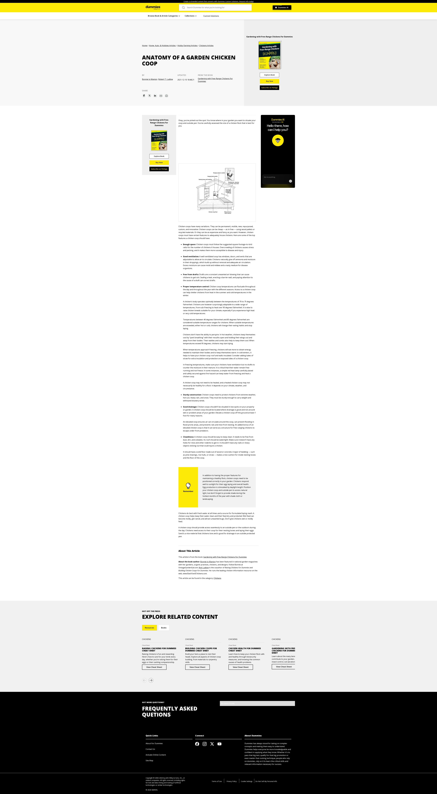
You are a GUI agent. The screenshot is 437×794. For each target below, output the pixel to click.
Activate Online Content (156, 755)
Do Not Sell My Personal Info (266, 781)
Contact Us (150, 749)
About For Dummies (154, 743)
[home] (153, 7)
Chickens (217, 578)
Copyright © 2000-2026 (154, 778)
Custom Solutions (211, 16)
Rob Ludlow (204, 567)
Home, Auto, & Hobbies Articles (162, 45)
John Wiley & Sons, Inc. (173, 778)
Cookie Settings (246, 781)
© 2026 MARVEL (152, 790)
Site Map (149, 760)
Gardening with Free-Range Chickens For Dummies (215, 80)
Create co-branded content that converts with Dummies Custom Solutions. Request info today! (219, 1)
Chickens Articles (206, 45)
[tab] (149, 628)
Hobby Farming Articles (187, 45)
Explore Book (269, 75)
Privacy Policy (232, 781)
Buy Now (269, 81)
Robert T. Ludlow (165, 79)
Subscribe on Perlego (269, 88)
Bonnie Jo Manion (149, 79)
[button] (164, 16)
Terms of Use (217, 781)
